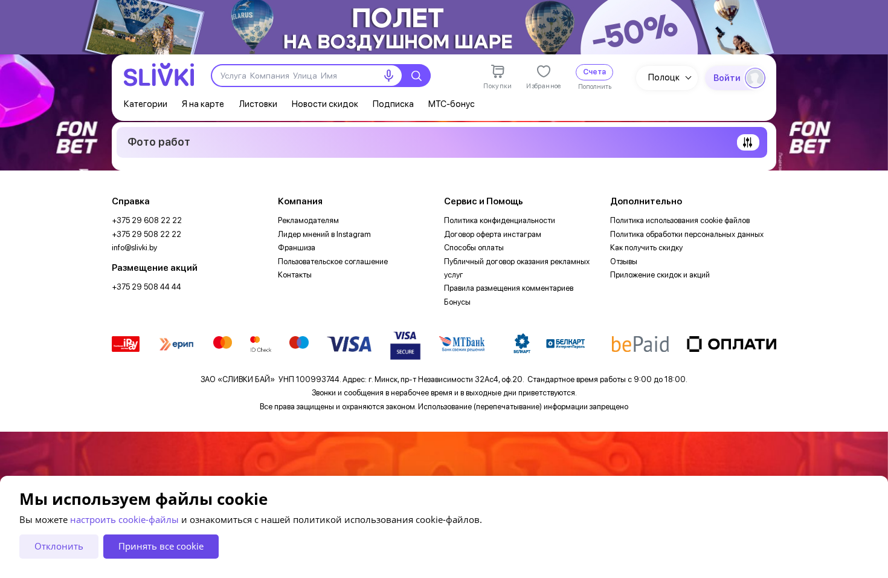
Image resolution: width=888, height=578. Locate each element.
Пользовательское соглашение (333, 261)
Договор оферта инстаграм (492, 234)
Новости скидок (325, 104)
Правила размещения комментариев (508, 288)
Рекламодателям (308, 220)
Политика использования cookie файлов (680, 220)
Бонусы (457, 302)
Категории (145, 104)
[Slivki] (159, 74)
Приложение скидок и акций (660, 274)
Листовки (258, 104)
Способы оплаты (474, 247)
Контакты (295, 274)
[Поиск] (416, 75)
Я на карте (203, 104)
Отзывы (623, 261)
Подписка (393, 104)
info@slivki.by (134, 247)
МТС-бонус (451, 104)
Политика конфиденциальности (499, 220)
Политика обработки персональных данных (687, 234)
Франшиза (296, 247)
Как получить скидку (646, 247)
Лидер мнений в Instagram (324, 234)
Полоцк (664, 77)
